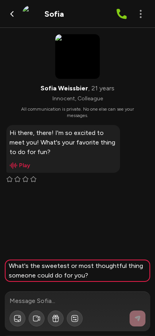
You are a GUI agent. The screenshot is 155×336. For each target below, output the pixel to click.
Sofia (54, 14)
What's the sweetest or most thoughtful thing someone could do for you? (76, 270)
